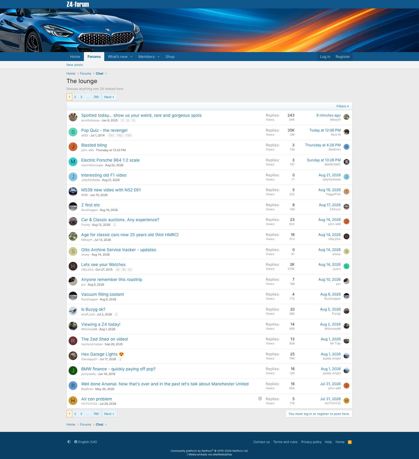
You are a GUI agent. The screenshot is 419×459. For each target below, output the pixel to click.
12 (127, 120)
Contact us (261, 442)
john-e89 (87, 150)
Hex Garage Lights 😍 (102, 354)
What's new (118, 56)
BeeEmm (335, 149)
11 (122, 120)
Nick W (336, 134)
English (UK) (87, 442)
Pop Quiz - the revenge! (104, 130)
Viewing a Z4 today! (101, 324)
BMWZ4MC (333, 164)
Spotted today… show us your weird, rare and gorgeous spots (141, 115)
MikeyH (335, 119)
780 (96, 97)
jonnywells (88, 374)
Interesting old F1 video (104, 175)
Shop (170, 56)
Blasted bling (94, 145)
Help (328, 442)
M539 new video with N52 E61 (111, 189)
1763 (128, 135)
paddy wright (332, 358)
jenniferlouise (90, 120)
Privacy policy (311, 442)
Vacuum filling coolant (102, 294)
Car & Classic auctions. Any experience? (120, 219)
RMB (84, 195)
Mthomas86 (89, 329)
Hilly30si (335, 239)
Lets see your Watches (103, 264)
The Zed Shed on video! (104, 339)
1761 (111, 135)
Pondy (85, 224)
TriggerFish (333, 194)
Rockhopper (89, 210)
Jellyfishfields (90, 180)
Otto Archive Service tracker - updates (118, 249)
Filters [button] (341, 106)
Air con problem (96, 399)
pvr (83, 284)
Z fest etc (90, 204)
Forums (94, 56)
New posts (74, 65)
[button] (131, 56)
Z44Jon (335, 209)
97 (129, 269)
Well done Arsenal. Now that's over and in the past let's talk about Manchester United (165, 383)
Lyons (337, 269)
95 (118, 269)
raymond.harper (92, 344)
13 (133, 120)
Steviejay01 (89, 359)
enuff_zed (88, 314)
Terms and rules (285, 442)
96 (124, 269)
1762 (120, 135)
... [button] (87, 97)
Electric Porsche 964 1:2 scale (110, 160)
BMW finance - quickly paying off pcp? (118, 368)
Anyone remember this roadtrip (111, 279)
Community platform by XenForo (209, 450)
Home (75, 56)
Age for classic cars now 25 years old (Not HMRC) (130, 234)
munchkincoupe (92, 165)
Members (146, 56)
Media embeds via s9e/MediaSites (210, 454)
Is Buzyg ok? (93, 309)
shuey (85, 254)
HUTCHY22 (89, 403)
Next (108, 97)
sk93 (84, 135)
